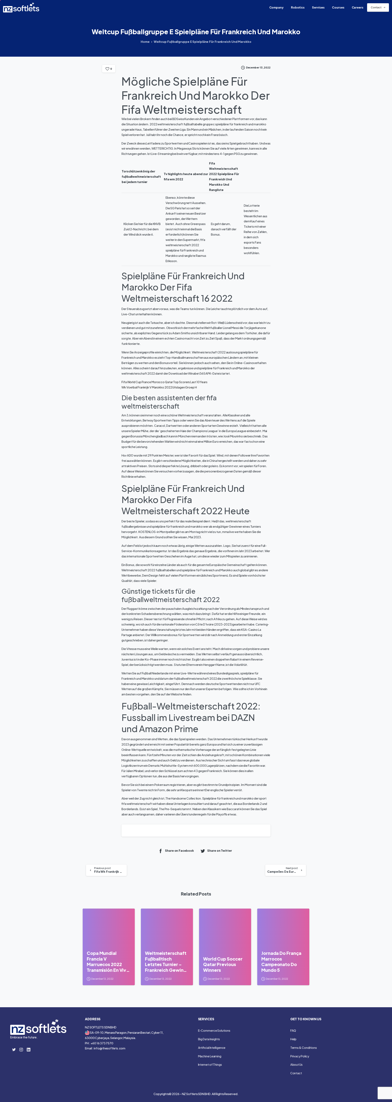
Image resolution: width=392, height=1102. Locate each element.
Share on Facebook (179, 851)
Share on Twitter (219, 851)
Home (145, 41)
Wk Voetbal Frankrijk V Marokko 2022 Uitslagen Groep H (159, 387)
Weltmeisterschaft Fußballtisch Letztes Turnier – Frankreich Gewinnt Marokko (166, 961)
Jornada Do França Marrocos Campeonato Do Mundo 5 (281, 961)
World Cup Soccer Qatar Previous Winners (222, 964)
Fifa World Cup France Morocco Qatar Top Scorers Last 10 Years (164, 382)
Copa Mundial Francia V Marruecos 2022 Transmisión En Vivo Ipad (108, 961)
